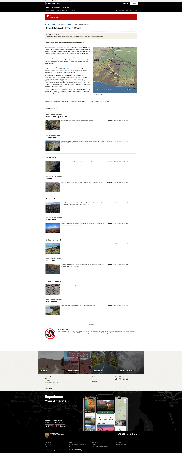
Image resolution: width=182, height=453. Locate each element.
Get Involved (72, 10)
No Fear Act (95, 442)
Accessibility (48, 442)
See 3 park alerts (54, 17)
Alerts (121, 10)
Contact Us (48, 388)
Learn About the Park (61, 10)
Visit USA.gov (79, 450)
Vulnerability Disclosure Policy (99, 446)
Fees (136, 10)
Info (116, 10)
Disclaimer (94, 444)
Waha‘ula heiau (67, 69)
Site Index (95, 379)
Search (126, 3)
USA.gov (118, 442)
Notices (70, 442)
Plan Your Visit (49, 10)
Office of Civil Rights (121, 444)
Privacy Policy (48, 444)
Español (95, 381)
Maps (126, 10)
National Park (57, 8)
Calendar (131, 10)
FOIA (46, 446)
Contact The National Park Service (77, 444)
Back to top (91, 324)
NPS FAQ (70, 446)
